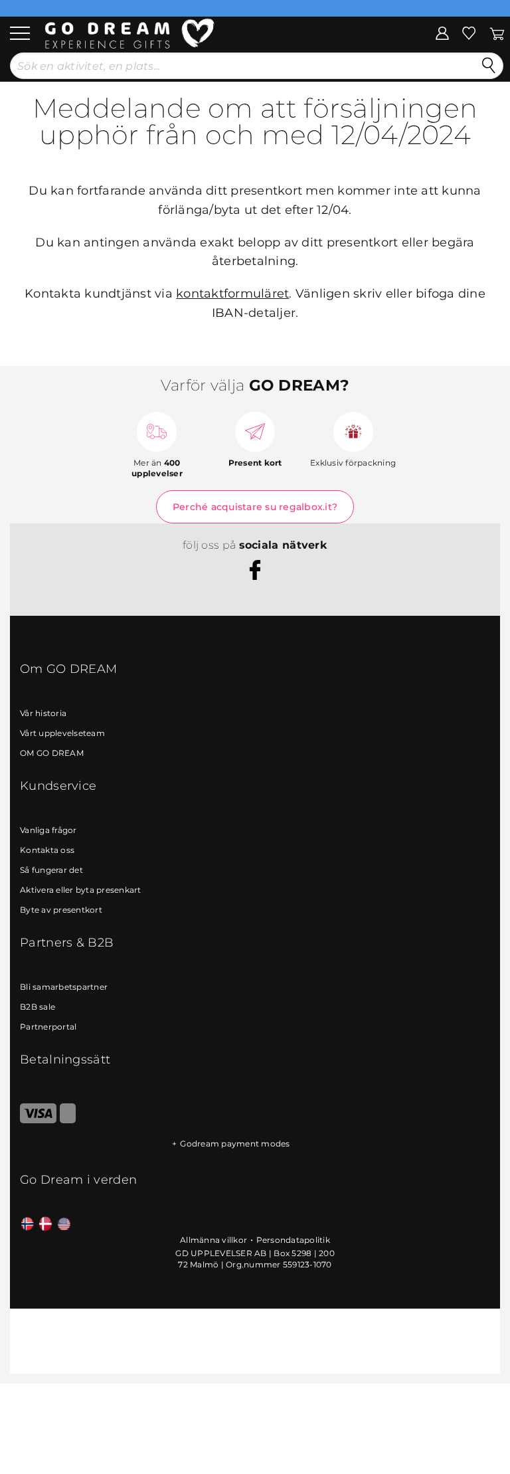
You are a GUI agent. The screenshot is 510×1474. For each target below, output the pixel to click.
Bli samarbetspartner (64, 987)
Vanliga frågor (48, 830)
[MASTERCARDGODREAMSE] (68, 1120)
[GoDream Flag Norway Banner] (27, 1224)
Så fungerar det (51, 870)
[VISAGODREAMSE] (38, 1120)
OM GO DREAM (52, 753)
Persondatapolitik (293, 1240)
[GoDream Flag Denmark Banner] (45, 1224)
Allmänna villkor (213, 1240)
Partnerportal (48, 1027)
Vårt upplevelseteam (62, 733)
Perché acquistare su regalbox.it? (255, 507)
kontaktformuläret (232, 293)
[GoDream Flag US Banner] (64, 1224)
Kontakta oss (47, 850)
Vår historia (43, 713)
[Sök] (489, 66)
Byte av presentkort (61, 910)
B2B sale (37, 1007)
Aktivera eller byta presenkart (80, 890)
